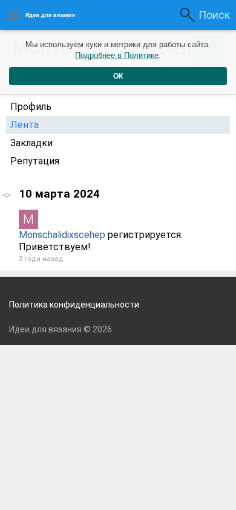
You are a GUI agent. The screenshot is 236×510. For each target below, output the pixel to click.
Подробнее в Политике (117, 55)
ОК (118, 76)
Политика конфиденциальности (74, 304)
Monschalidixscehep (62, 234)
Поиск (214, 14)
